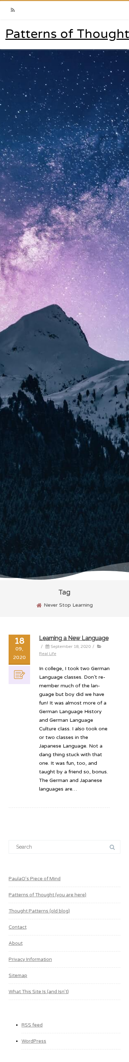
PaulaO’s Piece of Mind (35, 879)
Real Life (47, 653)
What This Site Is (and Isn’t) (39, 992)
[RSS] (12, 10)
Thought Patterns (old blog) (39, 911)
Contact (18, 927)
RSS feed (32, 1025)
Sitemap (18, 975)
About (16, 943)
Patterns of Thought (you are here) (47, 895)
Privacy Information (30, 959)
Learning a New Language (74, 638)
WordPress (34, 1041)
